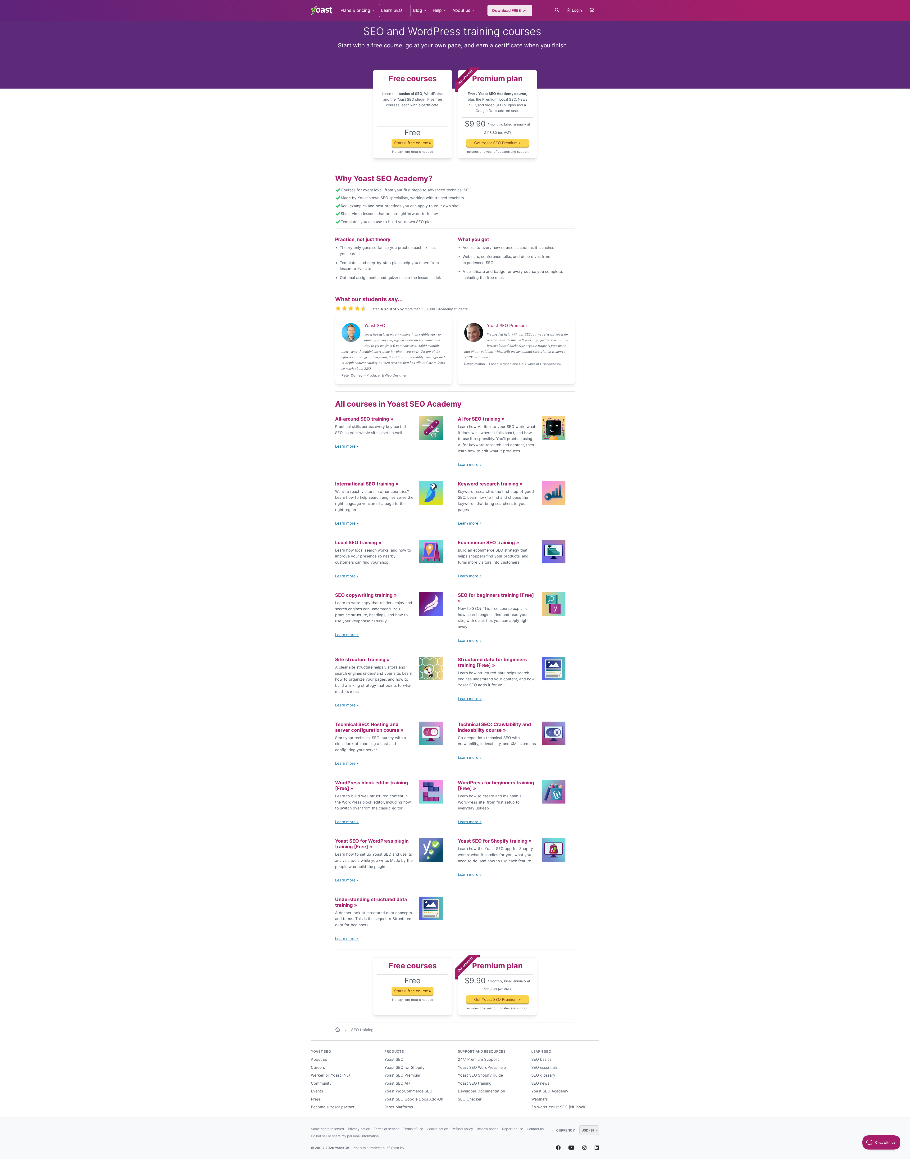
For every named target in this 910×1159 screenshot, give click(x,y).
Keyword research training (490, 484)
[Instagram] (584, 1148)
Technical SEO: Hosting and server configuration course (369, 727)
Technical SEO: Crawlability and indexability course (494, 727)
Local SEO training (358, 542)
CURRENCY (566, 1130)
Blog (417, 10)
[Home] (337, 1030)
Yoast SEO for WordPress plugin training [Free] (372, 843)
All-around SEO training (364, 419)
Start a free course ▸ (412, 142)
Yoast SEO (321, 1051)
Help (437, 10)
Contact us (535, 1129)
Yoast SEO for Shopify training (495, 841)
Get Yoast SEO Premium (497, 142)
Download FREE (506, 10)
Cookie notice (437, 1129)
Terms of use (413, 1129)
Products (394, 1051)
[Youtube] (571, 1148)
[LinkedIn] (596, 1148)
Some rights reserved (327, 1129)
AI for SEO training (481, 419)
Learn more (347, 446)
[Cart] (592, 10)
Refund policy (462, 1129)
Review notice (487, 1129)
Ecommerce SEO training (488, 542)
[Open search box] (557, 10)
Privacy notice (359, 1129)
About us (461, 10)
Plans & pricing (355, 10)
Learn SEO (391, 10)
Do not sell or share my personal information (345, 1136)
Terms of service (386, 1129)
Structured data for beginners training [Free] (492, 662)
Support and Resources (482, 1051)
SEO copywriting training (366, 595)
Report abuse (512, 1129)
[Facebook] (558, 1148)
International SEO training (367, 484)
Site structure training (362, 659)
